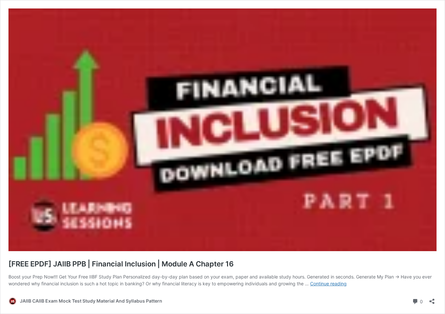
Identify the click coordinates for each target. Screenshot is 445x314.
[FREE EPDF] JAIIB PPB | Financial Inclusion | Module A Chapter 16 (121, 264)
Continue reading (328, 283)
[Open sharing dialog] (432, 299)
